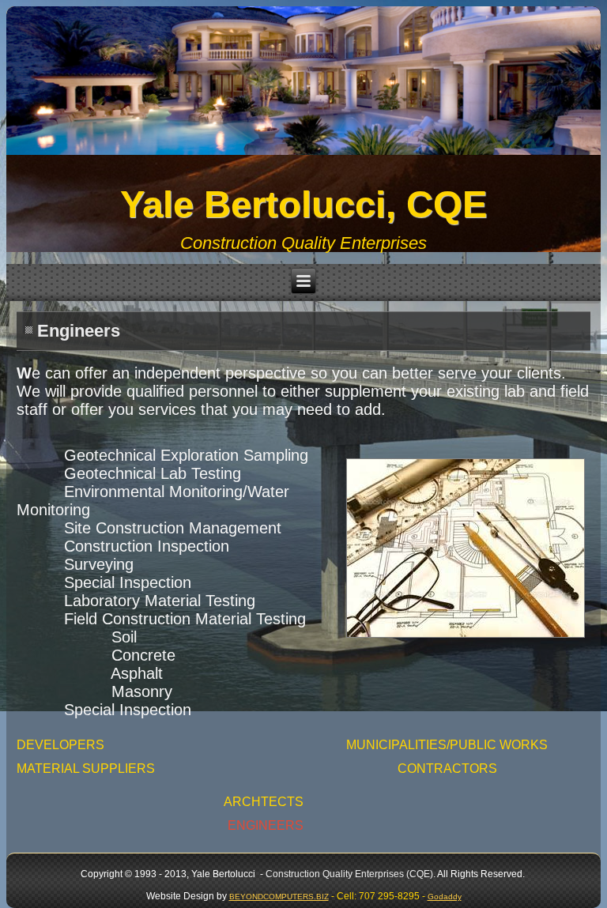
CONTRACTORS (447, 768)
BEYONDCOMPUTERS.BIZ (279, 896)
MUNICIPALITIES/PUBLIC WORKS (447, 745)
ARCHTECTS (264, 801)
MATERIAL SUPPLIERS (86, 768)
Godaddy (445, 896)
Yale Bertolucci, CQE (303, 204)
